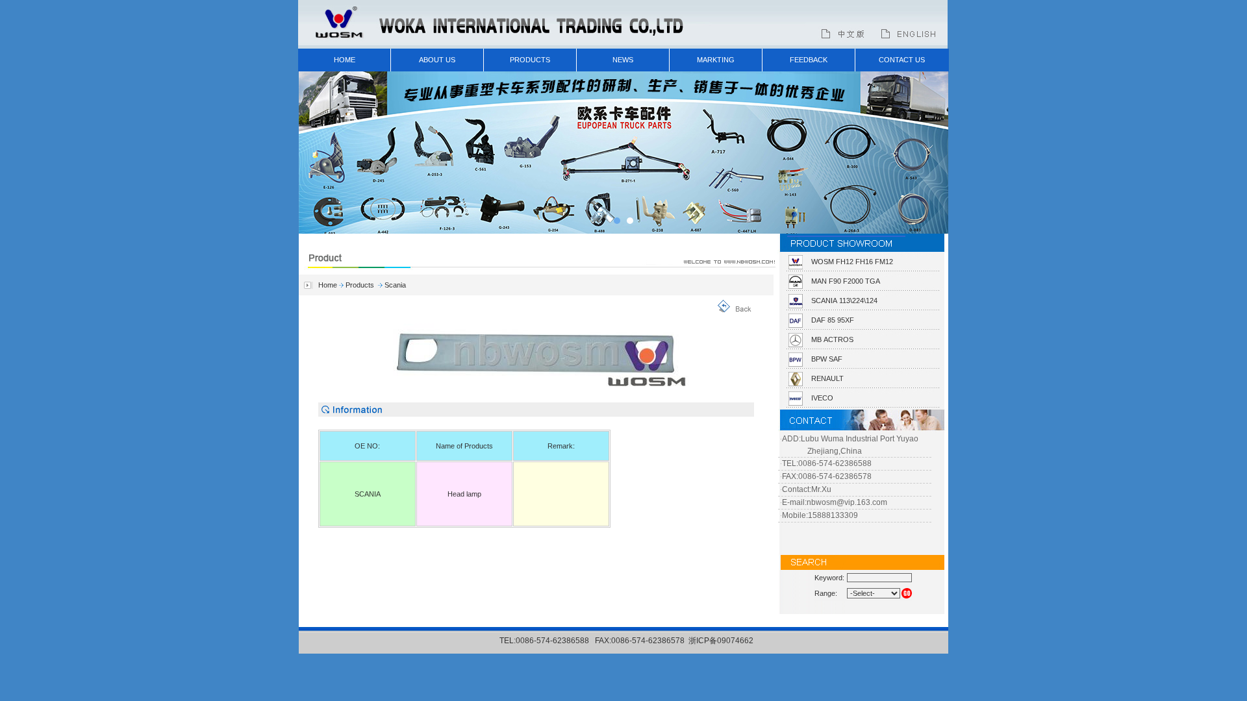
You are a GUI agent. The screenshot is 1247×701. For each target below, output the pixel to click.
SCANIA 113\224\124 (844, 300)
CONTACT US (902, 60)
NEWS (622, 60)
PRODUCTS (530, 60)
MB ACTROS (832, 339)
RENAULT (827, 378)
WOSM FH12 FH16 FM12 (852, 261)
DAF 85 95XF (832, 320)
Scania (395, 285)
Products (360, 285)
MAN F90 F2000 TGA (845, 281)
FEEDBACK (808, 60)
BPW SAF (826, 359)
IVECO (822, 398)
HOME (344, 60)
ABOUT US (437, 60)
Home (327, 285)
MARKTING (716, 60)
